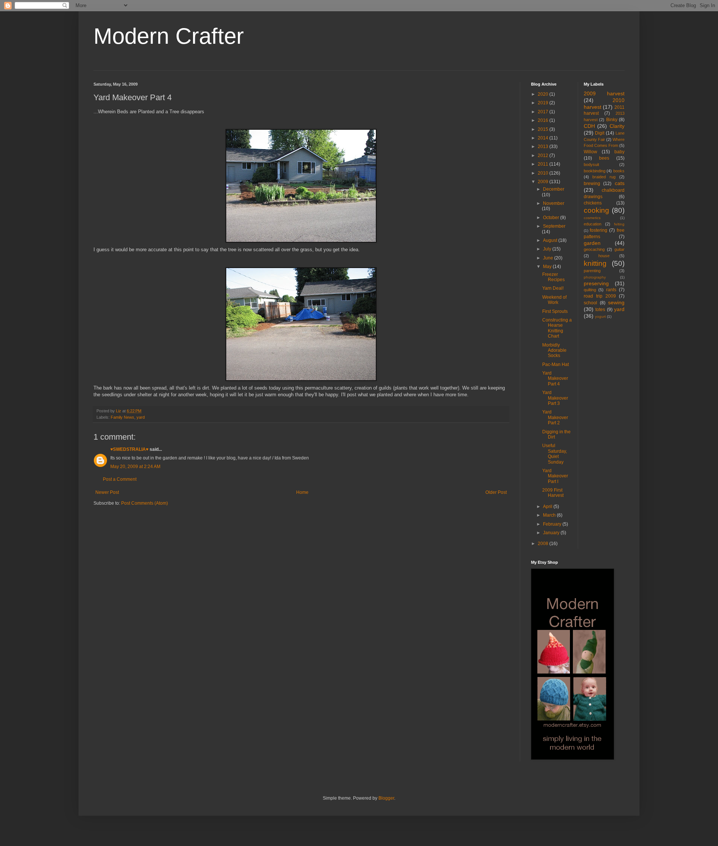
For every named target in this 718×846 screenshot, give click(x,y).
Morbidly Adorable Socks (554, 350)
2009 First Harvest (553, 492)
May (548, 266)
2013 (543, 146)
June (548, 258)
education (592, 224)
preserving (596, 283)
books (619, 171)
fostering (598, 230)
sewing (616, 302)
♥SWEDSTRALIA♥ (129, 449)
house (604, 255)
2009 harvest (604, 93)
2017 (543, 111)
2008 (543, 543)
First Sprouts (555, 311)
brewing (592, 183)
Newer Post (107, 492)
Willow (590, 151)
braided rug (604, 177)
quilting (590, 289)
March (550, 515)
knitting (595, 263)
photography (595, 277)
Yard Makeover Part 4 (555, 378)
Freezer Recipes (553, 277)
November (553, 203)
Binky (611, 119)
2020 (543, 94)
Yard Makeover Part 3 (555, 398)
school (590, 302)
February (552, 524)
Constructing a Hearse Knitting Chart (557, 328)
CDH (589, 126)
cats (620, 183)
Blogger (386, 798)
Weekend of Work (554, 300)
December (553, 189)
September (554, 226)
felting (619, 224)
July (547, 249)
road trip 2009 (600, 296)
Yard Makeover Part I (555, 476)
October (551, 217)
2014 (543, 138)
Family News (122, 417)
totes (600, 309)
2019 (543, 102)
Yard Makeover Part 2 (555, 417)
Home (302, 492)
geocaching (594, 249)
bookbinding (594, 171)
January (552, 532)
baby (619, 151)
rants (611, 289)
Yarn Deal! (553, 288)
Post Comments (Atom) (144, 503)
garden (592, 243)
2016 (543, 120)
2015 (543, 129)
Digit (599, 133)
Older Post (496, 492)
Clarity (617, 126)
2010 (543, 173)
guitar (619, 249)
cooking (596, 210)
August (550, 240)
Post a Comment (119, 479)
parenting (592, 270)
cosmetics (592, 218)
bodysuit (591, 164)
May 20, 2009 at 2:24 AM (135, 466)
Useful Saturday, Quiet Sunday (554, 453)
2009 (543, 181)
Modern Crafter (168, 36)
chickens (593, 203)
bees (604, 158)
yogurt (600, 316)
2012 (543, 155)
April (548, 506)
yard (140, 417)
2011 (543, 164)
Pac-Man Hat (555, 364)
